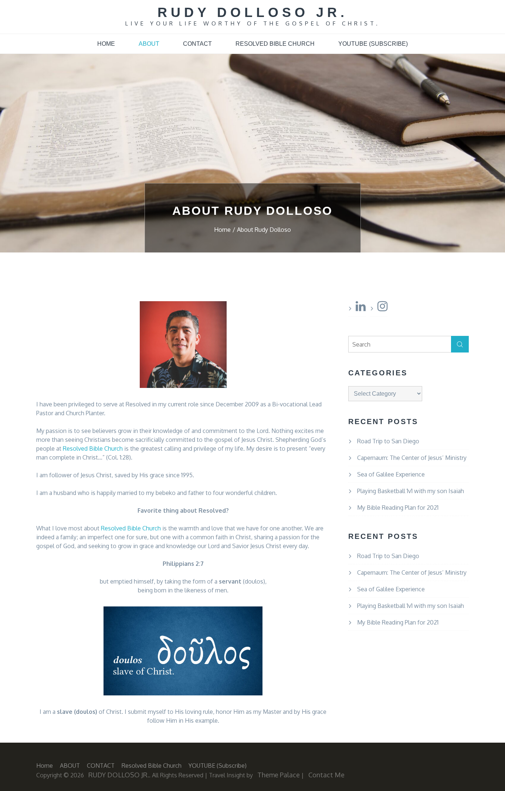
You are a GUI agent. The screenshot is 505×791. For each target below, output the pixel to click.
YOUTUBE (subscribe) (373, 44)
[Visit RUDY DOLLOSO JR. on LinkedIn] (361, 308)
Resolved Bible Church (275, 44)
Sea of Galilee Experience (391, 474)
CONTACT (197, 44)
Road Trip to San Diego (388, 441)
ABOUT (149, 44)
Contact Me (326, 775)
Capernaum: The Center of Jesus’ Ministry (412, 457)
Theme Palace (278, 775)
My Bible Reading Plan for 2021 (397, 507)
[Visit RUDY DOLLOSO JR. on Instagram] (382, 308)
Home (106, 44)
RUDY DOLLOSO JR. (252, 12)
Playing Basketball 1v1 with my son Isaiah (410, 491)
